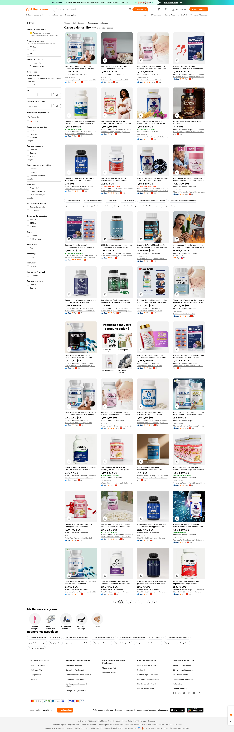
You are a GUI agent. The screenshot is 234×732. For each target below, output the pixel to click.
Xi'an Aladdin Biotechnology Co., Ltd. (79, 134)
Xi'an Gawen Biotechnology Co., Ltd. (78, 423)
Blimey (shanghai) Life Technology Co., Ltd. (81, 366)
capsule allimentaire (104, 643)
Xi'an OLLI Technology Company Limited (116, 256)
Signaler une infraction (145, 688)
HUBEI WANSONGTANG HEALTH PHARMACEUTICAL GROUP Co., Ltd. (81, 257)
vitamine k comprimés (100, 206)
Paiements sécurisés (74, 665)
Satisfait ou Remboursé (75, 670)
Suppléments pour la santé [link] (98, 23)
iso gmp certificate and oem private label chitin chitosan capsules (138, 206)
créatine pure (172, 206)
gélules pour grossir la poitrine (178, 643)
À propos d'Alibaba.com (39, 660)
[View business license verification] (139, 728)
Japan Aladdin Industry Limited (76, 189)
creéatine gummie (124, 643)
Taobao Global (127, 721)
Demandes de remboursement (149, 679)
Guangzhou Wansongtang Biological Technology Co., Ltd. (189, 77)
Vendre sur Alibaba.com (182, 665)
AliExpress (82, 721)
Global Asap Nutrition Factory (184, 314)
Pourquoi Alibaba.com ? (39, 665)
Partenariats (177, 684)
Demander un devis (109, 673)
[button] (130, 9)
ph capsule (56, 637)
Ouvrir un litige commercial (147, 675)
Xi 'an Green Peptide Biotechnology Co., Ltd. (117, 311)
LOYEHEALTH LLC (180, 256)
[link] (231, 709)
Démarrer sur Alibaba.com (183, 670)
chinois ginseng (129, 200)
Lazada (117, 721)
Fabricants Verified (109, 668)
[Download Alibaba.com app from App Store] (177, 710)
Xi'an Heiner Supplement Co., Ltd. (149, 80)
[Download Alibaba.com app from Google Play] (195, 710)
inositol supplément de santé (179, 637)
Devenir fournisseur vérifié (183, 679)
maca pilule (113, 200)
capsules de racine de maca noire (149, 643)
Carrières (34, 679)
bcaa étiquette (157, 637)
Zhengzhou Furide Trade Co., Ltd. (149, 366)
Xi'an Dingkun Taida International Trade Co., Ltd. (189, 366)
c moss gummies (74, 200)
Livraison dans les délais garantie (78, 675)
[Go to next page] (154, 602)
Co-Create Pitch (36, 670)
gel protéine (57, 643)
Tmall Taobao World (105, 721)
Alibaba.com (163, 710)
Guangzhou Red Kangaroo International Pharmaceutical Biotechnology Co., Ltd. (153, 259)
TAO (136, 721)
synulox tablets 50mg (94, 200)
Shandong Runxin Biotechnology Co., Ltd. (80, 80)
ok (57, 95)
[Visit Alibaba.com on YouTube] (193, 693)
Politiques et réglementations (77, 691)
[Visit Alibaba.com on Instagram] (188, 693)
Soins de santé (78, 23)
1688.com (92, 721)
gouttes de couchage (38, 637)
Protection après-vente (75, 679)
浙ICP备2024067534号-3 (179, 728)
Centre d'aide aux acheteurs (148, 665)
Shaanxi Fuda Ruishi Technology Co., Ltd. (152, 423)
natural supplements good (77, 206)
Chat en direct (142, 670)
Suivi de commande (180, 675)
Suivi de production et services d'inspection (77, 685)
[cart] (167, 10)
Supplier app (107, 710)
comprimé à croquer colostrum (79, 643)
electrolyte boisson (37, 648)
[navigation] (44, 312)
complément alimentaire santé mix (153, 200)
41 (149, 602)
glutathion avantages (38, 643)
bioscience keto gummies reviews (133, 637)
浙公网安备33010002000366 (156, 728)
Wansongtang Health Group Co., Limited (152, 191)
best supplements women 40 (104, 637)
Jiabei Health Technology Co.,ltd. (149, 311)
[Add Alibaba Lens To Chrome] (65, 710)
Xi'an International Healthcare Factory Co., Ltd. (117, 426)
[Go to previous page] (115, 602)
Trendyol (143, 721)
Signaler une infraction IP (146, 684)
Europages (152, 721)
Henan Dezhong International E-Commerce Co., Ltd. (189, 132)
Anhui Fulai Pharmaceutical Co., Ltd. (114, 80)
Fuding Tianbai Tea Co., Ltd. (111, 191)
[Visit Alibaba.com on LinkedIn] (179, 693)
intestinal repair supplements (77, 637)
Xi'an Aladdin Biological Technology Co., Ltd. (81, 311)
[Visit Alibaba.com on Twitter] (184, 693)
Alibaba (67, 23)
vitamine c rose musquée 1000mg (184, 200)
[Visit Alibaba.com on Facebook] (174, 693)
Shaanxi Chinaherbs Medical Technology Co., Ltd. (189, 192)
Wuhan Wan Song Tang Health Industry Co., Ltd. (153, 137)
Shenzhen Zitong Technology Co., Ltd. (115, 132)
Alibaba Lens (41, 710)
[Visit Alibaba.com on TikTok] (198, 693)
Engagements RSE (37, 675)
